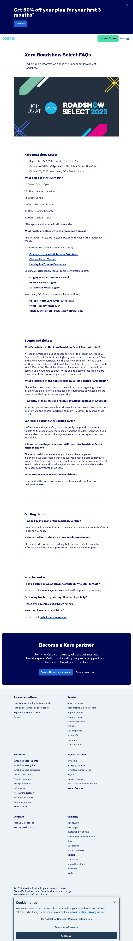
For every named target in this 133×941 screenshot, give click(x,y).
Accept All (66, 935)
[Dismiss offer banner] (127, 5)
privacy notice (96, 912)
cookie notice (78, 912)
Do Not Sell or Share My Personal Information (66, 919)
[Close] (114, 902)
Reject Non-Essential (66, 927)
